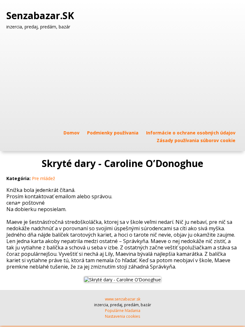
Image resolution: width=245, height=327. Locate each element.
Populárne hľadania (122, 310)
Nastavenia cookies (122, 316)
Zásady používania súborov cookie (196, 140)
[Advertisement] (122, 79)
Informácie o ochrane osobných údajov (190, 133)
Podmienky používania (112, 133)
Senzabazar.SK (41, 16)
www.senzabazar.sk (122, 299)
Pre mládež (43, 178)
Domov (71, 133)
